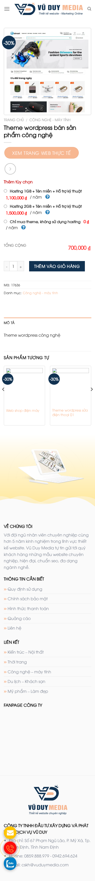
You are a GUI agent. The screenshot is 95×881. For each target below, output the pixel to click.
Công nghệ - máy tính (49, 119)
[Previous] (3, 399)
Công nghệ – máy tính (29, 671)
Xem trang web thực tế (41, 152)
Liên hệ (14, 628)
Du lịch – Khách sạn (26, 681)
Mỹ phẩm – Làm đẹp (28, 691)
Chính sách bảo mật (28, 598)
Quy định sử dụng (25, 589)
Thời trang (17, 661)
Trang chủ (14, 119)
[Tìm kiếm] (89, 9)
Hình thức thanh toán (28, 608)
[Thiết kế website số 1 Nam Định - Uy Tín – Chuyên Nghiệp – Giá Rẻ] (48, 9)
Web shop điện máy (22, 410)
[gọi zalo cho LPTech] (10, 863)
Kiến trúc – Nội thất (26, 652)
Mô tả (9, 322)
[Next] (91, 399)
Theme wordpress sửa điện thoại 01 (70, 412)
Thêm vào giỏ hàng (57, 266)
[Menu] (7, 9)
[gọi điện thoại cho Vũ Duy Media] (10, 848)
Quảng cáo (19, 618)
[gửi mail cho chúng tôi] (10, 832)
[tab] (47, 322)
